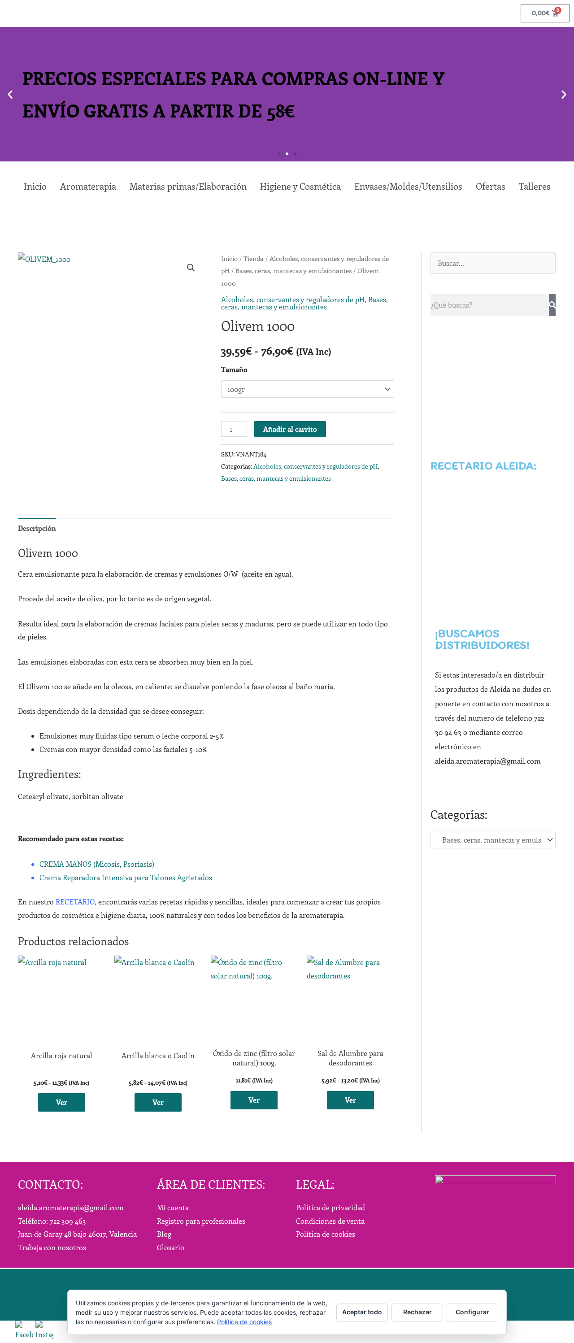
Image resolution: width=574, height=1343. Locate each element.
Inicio (229, 258)
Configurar (472, 1312)
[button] (10, 94)
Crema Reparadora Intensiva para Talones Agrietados (125, 877)
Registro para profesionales (201, 1221)
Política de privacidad (330, 1207)
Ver (61, 1102)
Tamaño (234, 369)
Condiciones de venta (330, 1221)
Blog (164, 1234)
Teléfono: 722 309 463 (52, 1221)
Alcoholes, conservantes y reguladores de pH (293, 299)
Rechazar (417, 1312)
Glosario (170, 1247)
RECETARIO (75, 901)
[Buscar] (552, 305)
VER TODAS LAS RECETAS (493, 587)
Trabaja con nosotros (52, 1247)
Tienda (254, 258)
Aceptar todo (362, 1312)
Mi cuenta (173, 1207)
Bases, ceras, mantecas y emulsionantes (293, 270)
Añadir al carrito (290, 429)
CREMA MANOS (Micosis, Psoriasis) (96, 864)
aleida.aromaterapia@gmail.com (71, 1207)
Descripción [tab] (37, 528)
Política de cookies (325, 1234)
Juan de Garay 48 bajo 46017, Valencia (77, 1234)
